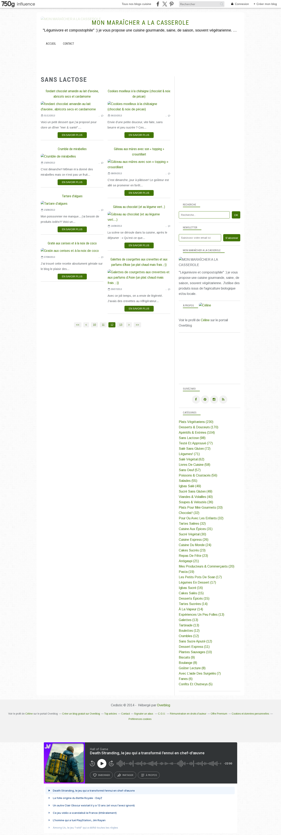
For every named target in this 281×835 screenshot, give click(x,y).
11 (103, 324)
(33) (201, 507)
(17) (200, 577)
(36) (196, 502)
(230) (196, 422)
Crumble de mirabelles (72, 149)
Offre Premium (219, 713)
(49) (190, 486)
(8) (188, 662)
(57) (190, 470)
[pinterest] (171, 4)
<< (77, 324)
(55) (188, 480)
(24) (195, 545)
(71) (189, 454)
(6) (186, 679)
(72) (194, 448)
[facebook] (157, 4)
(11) (194, 646)
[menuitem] (51, 43)
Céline (205, 320)
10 (94, 324)
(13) (201, 614)
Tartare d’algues (72, 196)
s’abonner (104, 775)
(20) (206, 566)
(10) (195, 652)
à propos (151, 775)
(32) (189, 513)
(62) (191, 459)
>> (137, 324)
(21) (189, 561)
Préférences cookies (140, 719)
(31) (195, 529)
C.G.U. (162, 713)
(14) (193, 604)
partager (127, 775)
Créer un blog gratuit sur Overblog (81, 713)
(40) (196, 497)
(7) (200, 673)
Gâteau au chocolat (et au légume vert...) (139, 207)
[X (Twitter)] (164, 4)
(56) (198, 475)
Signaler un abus (144, 713)
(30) (192, 534)
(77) (196, 443)
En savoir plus (72, 135)
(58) (194, 464)
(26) (193, 539)
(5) (195, 684)
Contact (68, 43)
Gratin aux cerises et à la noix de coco (72, 243)
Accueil (51, 43)
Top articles (110, 713)
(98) (192, 438)
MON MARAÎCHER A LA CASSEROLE (140, 22)
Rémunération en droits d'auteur (188, 713)
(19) (186, 571)
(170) (198, 427)
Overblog (163, 705)
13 (120, 324)
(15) (191, 593)
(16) (191, 588)
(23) (192, 550)
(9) (187, 657)
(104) (197, 432)
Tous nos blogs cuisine (136, 4)
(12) (189, 630)
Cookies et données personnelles (250, 713)
